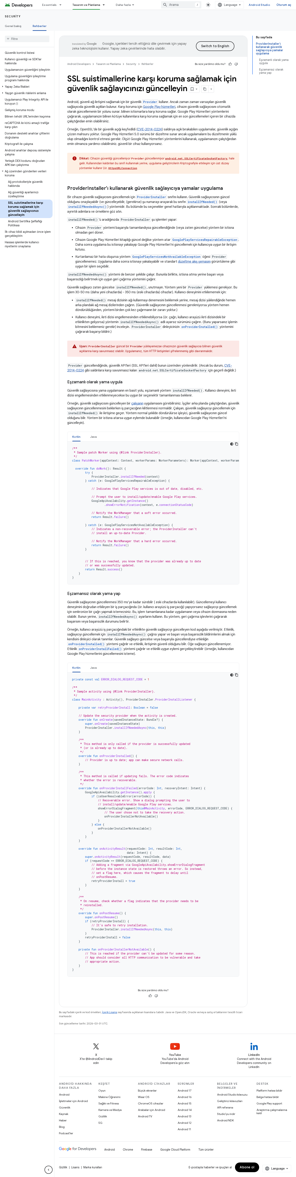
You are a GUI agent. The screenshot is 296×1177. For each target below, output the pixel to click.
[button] (26, 86)
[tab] (76, 436)
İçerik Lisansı (109, 1012)
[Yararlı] (230, 64)
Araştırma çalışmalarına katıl (272, 1111)
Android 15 (184, 1103)
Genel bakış (13, 26)
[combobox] (181, 4)
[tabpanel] (153, 513)
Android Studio (259, 5)
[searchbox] (27, 39)
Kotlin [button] (76, 437)
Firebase (146, 1149)
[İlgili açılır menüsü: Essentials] (62, 5)
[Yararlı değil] (236, 64)
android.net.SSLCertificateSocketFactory (196, 158)
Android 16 (185, 1097)
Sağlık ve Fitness (108, 1103)
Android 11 (184, 1129)
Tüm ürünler (206, 1149)
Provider (150, 102)
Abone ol (247, 1167)
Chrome (128, 1149)
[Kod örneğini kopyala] (236, 444)
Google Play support (269, 1103)
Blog (62, 1127)
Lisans (75, 1167)
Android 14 (185, 1110)
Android (64, 1094)
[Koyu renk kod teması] (231, 444)
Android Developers (79, 64)
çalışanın (137, 403)
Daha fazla (123, 5)
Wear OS (143, 1097)
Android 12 (184, 1123)
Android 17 (184, 1090)
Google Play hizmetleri (159, 107)
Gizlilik (102, 1116)
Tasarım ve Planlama (86, 5)
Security (13, 16)
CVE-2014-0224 (150, 129)
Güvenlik (64, 1107)
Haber (63, 1120)
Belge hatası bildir (268, 1097)
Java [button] (93, 437)
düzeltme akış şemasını (194, 262)
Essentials (49, 5)
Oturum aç (283, 5)
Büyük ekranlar (147, 1090)
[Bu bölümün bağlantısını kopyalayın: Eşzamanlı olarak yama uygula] (126, 382)
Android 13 (184, 1116)
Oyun (102, 1090)
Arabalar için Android (151, 1110)
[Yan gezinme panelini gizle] (49, 1170)
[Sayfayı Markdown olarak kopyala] (205, 89)
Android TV (145, 1116)
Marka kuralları (92, 1167)
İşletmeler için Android (73, 1101)
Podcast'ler (66, 1133)
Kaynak (63, 1114)
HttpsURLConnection (122, 168)
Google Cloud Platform (175, 1149)
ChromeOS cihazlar (150, 1103)
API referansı (225, 1107)
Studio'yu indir (226, 1114)
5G (100, 1123)
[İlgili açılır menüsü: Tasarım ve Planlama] (105, 5)
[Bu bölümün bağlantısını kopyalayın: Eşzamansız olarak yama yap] (124, 594)
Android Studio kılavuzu (232, 1094)
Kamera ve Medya (110, 1110)
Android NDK (225, 1120)
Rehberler (40, 26)
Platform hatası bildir (269, 1090)
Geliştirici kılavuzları (229, 1101)
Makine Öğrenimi (109, 1097)
